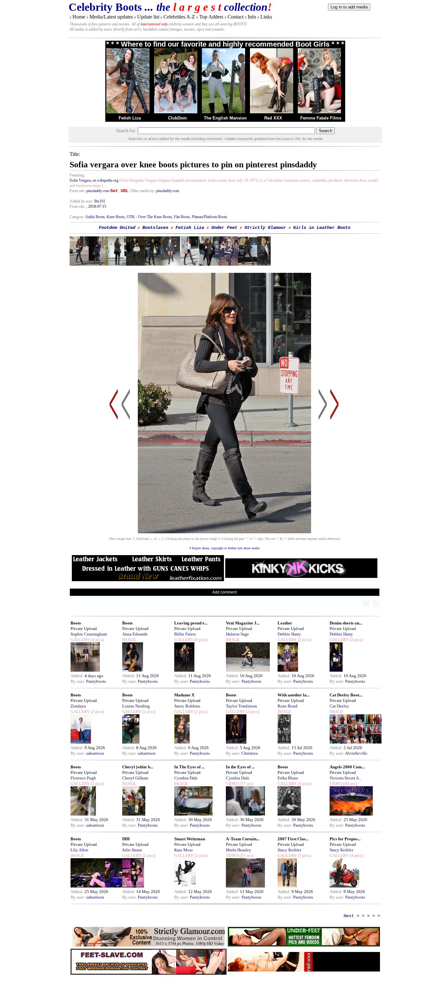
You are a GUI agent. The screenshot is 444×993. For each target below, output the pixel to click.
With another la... (293, 694)
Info (252, 17)
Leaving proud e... (190, 623)
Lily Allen (79, 849)
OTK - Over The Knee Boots (149, 217)
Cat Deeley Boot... (346, 694)
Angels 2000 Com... (347, 766)
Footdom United (117, 227)
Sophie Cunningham (89, 634)
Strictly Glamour (265, 227)
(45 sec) (349, 783)
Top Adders (211, 17)
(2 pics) (304, 639)
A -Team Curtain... (242, 838)
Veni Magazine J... (242, 623)
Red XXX (273, 118)
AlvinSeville (356, 753)
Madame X (184, 694)
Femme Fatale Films (320, 118)
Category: (77, 217)
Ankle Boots (95, 217)
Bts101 (99, 201)
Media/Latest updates (111, 17)
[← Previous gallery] (114, 466)
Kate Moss (183, 849)
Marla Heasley (238, 849)
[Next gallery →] (334, 466)
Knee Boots (116, 217)
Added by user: (82, 201)
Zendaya (78, 706)
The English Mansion (225, 118)
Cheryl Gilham (135, 778)
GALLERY (80, 639)
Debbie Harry (289, 634)
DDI (126, 838)
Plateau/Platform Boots (209, 217)
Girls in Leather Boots (321, 227)
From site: (77, 191)
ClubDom (177, 118)
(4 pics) (97, 639)
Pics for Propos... (345, 838)
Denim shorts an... (346, 623)
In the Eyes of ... (240, 766)
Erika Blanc (288, 778)
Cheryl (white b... (137, 766)
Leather (285, 623)
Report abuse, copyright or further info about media (225, 548)
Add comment (224, 592)
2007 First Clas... (293, 838)
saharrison (95, 753)
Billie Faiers (185, 634)
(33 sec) (246, 855)
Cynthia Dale (186, 778)
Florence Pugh (83, 778)
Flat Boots (182, 217)
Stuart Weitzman (189, 838)
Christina (250, 753)
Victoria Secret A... (346, 778)
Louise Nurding (136, 706)
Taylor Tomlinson (241, 706)
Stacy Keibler (289, 849)
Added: (78, 675)
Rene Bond (287, 706)
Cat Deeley (339, 706)
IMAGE (129, 639)
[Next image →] (224, 531)
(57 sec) (246, 783)
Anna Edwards (135, 634)
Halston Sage (237, 634)
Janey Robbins (187, 706)
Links (266, 17)
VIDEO (232, 783)
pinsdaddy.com (97, 191)
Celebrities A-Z (179, 17)
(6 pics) (200, 639)
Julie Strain (132, 849)
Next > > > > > (362, 915)
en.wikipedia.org (105, 180)
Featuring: (77, 175)
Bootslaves (155, 227)
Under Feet (224, 227)
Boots (76, 623)
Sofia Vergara (80, 180)
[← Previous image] (126, 466)
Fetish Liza (130, 118)
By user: (78, 681)
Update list (148, 17)
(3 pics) (304, 855)
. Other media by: (142, 191)
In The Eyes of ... (189, 766)
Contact (235, 17)
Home (78, 17)
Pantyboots (96, 681)
